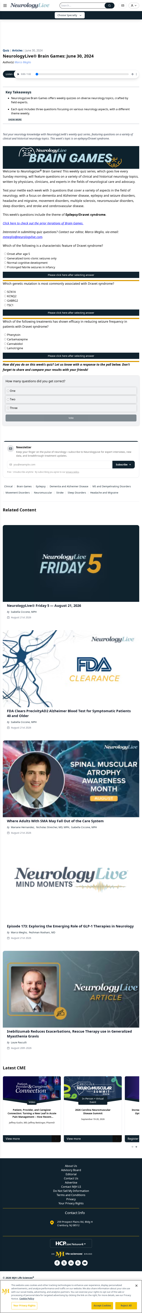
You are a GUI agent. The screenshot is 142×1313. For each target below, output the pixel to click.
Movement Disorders (18, 492)
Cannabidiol (14, 344)
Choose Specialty (67, 15)
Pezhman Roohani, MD (42, 932)
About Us (71, 1166)
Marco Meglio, (19, 932)
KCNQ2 (11, 296)
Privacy (71, 1199)
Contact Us (71, 1178)
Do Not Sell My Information (71, 1191)
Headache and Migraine (104, 492)
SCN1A (11, 292)
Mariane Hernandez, (23, 827)
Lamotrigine (14, 348)
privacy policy (72, 471)
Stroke (60, 492)
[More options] (136, 74)
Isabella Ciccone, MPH (24, 611)
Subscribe (121, 464)
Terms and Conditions (71, 1195)
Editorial (71, 1174)
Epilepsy (41, 486)
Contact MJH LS (71, 1187)
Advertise (71, 1182)
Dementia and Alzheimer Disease (69, 486)
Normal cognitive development (27, 263)
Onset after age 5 (18, 254)
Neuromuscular (43, 492)
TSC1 (10, 305)
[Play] (17, 74)
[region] (71, 1296)
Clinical (8, 486)
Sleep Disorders (77, 492)
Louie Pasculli (19, 1042)
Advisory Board (71, 1170)
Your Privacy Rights (71, 1203)
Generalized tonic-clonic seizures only (31, 258)
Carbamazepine (17, 339)
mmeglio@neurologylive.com (22, 237)
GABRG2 (12, 301)
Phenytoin (13, 335)
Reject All (126, 1305)
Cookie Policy (26, 1298)
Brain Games (24, 486)
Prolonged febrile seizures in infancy (30, 267)
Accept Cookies (102, 1305)
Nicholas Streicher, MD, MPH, (53, 827)
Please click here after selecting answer (71, 275)
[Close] (136, 1285)
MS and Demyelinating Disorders (111, 486)
